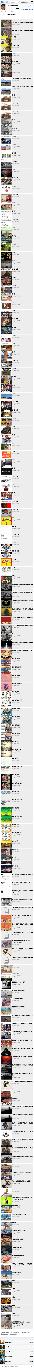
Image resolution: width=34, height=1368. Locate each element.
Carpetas (8, 11)
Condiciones (6, 1366)
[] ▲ (31, 1366)
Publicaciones (14, 11)
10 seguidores (29, 6)
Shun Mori (8, 1357)
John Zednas (9, 1352)
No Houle (8, 1361)
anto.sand (4, 11)
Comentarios (24, 1332)
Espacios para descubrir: (28, 1338)
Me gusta (16, 1332)
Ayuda (16, 1366)
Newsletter (12, 1366)
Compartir (4, 1334)
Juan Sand (8, 1342)
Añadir (31, 1342)
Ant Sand (8, 1347)
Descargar (13, 1334)
